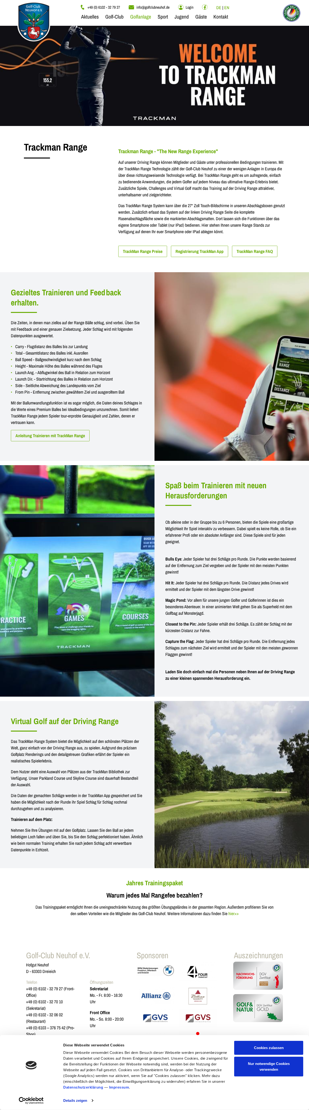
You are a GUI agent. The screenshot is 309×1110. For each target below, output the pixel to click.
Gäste (201, 16)
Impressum (119, 1087)
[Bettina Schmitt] (198, 996)
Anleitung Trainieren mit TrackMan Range (50, 436)
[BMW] (155, 972)
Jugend (182, 16)
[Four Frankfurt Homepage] (198, 972)
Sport (163, 16)
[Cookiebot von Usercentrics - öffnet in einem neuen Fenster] (31, 1100)
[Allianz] (155, 996)
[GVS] (155, 1018)
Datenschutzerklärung (83, 1087)
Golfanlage (140, 16)
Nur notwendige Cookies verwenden (269, 1066)
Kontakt (220, 16)
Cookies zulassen (269, 1048)
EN (226, 8)
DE (218, 8)
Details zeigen (75, 1100)
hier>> (233, 914)
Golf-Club (114, 16)
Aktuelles (90, 16)
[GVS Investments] (198, 1018)
